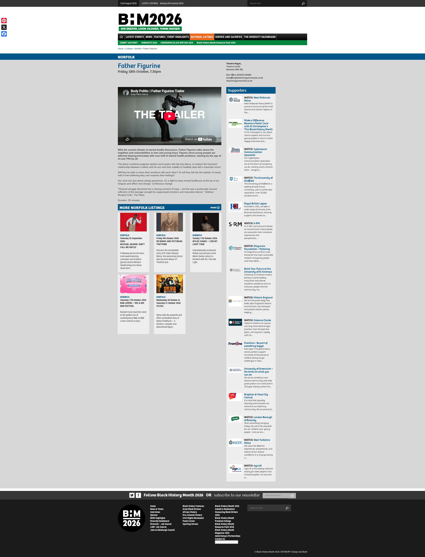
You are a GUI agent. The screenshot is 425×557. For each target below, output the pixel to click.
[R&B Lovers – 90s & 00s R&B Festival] (133, 284)
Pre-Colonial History (192, 514)
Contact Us (220, 538)
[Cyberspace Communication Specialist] (235, 150)
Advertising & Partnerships (227, 535)
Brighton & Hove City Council (256, 396)
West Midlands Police (257, 99)
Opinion (154, 514)
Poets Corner (189, 520)
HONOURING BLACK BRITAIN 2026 (177, 42)
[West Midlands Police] (235, 99)
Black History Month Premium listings (224, 519)
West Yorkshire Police (257, 441)
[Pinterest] (4, 20)
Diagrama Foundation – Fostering (257, 247)
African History (190, 512)
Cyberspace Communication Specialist (255, 152)
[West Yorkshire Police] (235, 442)
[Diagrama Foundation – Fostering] (235, 248)
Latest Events (135, 37)
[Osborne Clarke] (235, 322)
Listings (129, 48)
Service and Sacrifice (228, 37)
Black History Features (193, 506)
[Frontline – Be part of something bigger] (235, 344)
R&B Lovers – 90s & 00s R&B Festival (132, 304)
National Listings (202, 37)
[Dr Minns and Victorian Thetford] (169, 222)
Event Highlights (178, 37)
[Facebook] (4, 34)
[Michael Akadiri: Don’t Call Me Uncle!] (133, 222)
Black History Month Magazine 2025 (224, 531)
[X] (4, 27)
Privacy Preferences (226, 542)
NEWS (149, 37)
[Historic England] (235, 301)
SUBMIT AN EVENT (129, 42)
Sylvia (159, 305)
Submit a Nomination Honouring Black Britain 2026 (226, 511)
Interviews (155, 512)
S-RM (257, 223)
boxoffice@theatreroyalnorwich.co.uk (244, 77)
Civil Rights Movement (193, 517)
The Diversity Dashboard (260, 37)
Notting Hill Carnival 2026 (171, 3)
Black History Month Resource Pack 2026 (216, 42)
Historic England (263, 297)
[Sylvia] (169, 284)
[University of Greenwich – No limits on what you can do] (235, 370)
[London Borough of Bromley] (235, 419)
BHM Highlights (157, 517)
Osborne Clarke (262, 320)
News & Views (156, 509)
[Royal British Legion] (235, 207)
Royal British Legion (255, 203)
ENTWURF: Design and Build (294, 552)
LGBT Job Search (158, 526)
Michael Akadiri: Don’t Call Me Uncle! (132, 246)
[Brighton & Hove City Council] (235, 397)
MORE (213, 207)
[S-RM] (235, 224)
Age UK (258, 465)
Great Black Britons (192, 509)
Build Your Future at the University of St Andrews (258, 270)
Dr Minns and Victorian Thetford (169, 243)
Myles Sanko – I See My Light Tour (205, 243)
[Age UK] (235, 468)
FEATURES (160, 37)
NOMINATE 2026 (149, 42)
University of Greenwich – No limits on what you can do (258, 371)
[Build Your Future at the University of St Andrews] (235, 270)
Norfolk (138, 48)
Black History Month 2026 (227, 506)
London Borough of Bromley (258, 418)
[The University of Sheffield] (235, 179)
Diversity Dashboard (159, 520)
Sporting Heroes (190, 523)
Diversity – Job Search (160, 523)
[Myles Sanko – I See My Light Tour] (206, 222)
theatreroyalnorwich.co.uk (239, 80)
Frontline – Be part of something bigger (255, 344)
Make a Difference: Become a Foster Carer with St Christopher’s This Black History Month (258, 125)
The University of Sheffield (258, 179)
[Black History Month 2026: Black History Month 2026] (150, 22)
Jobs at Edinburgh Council (162, 529)
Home (120, 48)
